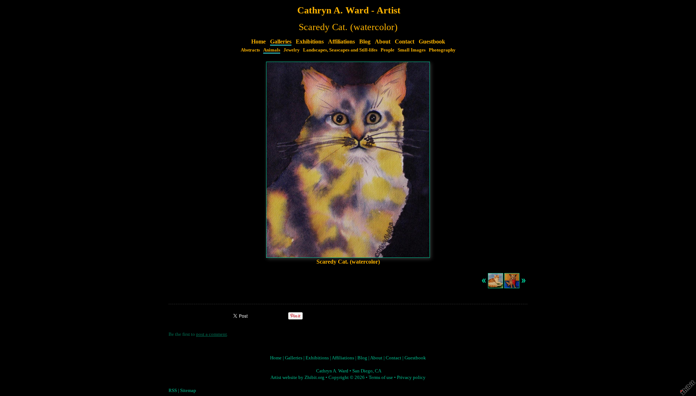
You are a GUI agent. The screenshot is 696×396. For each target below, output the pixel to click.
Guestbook (432, 41)
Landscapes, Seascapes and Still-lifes (340, 50)
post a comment (211, 334)
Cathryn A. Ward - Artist (349, 10)
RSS (173, 390)
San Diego (362, 371)
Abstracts (250, 50)
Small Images (412, 50)
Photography (442, 50)
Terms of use (381, 377)
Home (258, 41)
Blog (364, 41)
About (382, 41)
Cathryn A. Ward (332, 371)
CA (378, 371)
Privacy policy (411, 377)
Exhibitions (310, 41)
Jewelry (291, 50)
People (387, 50)
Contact (404, 41)
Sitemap (188, 390)
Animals (271, 50)
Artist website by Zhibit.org (297, 377)
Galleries (280, 41)
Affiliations (341, 41)
